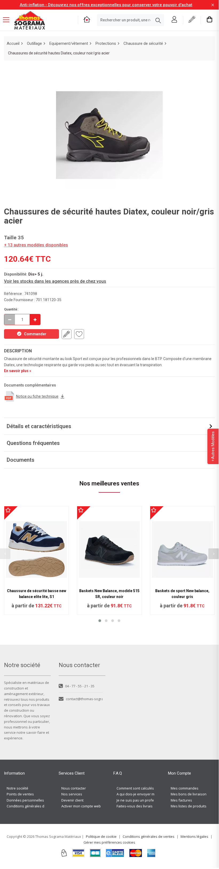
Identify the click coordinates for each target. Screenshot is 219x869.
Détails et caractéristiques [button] (39, 426)
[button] (100, 620)
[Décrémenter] (9, 319)
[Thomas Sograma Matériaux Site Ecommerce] (30, 20)
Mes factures (181, 800)
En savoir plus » (17, 371)
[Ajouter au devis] (66, 334)
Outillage (34, 43)
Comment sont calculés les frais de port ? (150, 788)
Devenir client (72, 800)
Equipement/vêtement (68, 43)
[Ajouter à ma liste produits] (79, 334)
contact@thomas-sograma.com (84, 698)
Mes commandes (184, 788)
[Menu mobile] (8, 19)
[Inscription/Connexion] (174, 20)
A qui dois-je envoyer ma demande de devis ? (153, 794)
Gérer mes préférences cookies (109, 842)
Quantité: (11, 309)
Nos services (71, 794)
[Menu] (8, 20)
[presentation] (213, 553)
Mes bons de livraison (188, 794)
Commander (35, 334)
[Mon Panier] (209, 20)
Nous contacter (73, 788)
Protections (105, 43)
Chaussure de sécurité (143, 43)
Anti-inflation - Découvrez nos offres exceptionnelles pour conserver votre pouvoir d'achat (106, 4)
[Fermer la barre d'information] (213, 5)
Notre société (17, 788)
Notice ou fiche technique (37, 396)
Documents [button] (20, 460)
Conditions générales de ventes (32, 806)
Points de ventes (20, 794)
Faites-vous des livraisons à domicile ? (147, 806)
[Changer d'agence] (86, 20)
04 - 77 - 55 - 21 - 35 (79, 686)
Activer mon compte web (81, 806)
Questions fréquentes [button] (33, 443)
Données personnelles (25, 800)
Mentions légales (194, 836)
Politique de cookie (101, 836)
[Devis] (192, 20)
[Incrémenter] (35, 319)
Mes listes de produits (188, 806)
